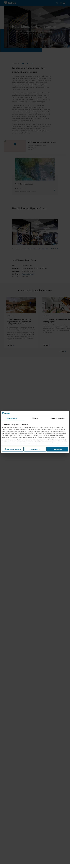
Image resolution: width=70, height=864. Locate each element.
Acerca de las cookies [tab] (58, 418)
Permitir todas (57, 449)
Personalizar (34, 449)
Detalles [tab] (35, 418)
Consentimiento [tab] (12, 418)
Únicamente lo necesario (13, 449)
